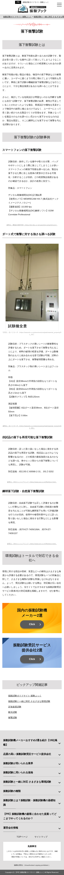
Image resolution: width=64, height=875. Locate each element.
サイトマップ (41, 837)
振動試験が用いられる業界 (18, 763)
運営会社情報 (10, 827)
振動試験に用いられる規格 (18, 772)
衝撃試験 (12, 717)
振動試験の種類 (12, 791)
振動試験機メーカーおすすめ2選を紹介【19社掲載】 (30, 742)
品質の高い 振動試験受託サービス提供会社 (27, 754)
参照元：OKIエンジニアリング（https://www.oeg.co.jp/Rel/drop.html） (32, 482)
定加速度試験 (14, 706)
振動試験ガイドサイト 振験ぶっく (36, 2)
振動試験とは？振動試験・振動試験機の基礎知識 (29, 802)
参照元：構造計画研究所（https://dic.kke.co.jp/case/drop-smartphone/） (32, 225)
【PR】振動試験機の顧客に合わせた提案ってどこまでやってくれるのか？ (30, 816)
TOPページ (22, 837)
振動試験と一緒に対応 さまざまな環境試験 (29, 701)
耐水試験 (12, 712)
